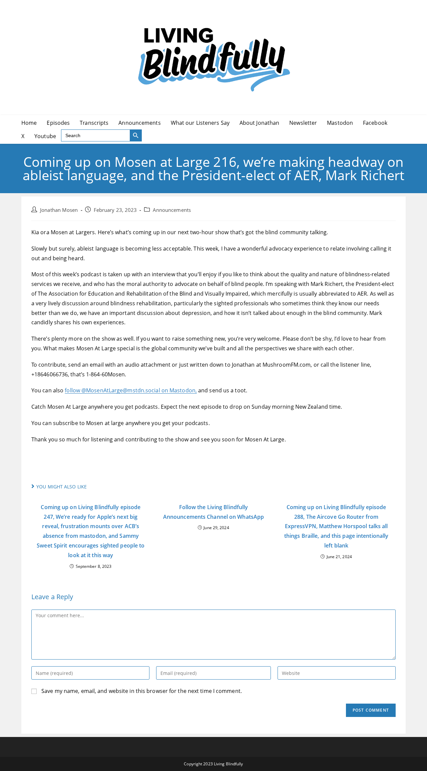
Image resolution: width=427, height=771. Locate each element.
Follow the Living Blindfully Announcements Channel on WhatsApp (213, 511)
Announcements (172, 210)
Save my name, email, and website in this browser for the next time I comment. (141, 691)
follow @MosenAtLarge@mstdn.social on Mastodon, (131, 390)
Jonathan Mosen (59, 210)
